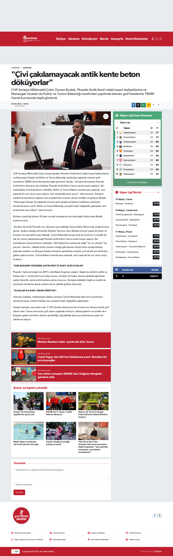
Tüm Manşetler (59, 540)
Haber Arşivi (134, 540)
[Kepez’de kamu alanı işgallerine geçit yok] (29, 401)
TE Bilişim (158, 551)
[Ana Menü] (160, 39)
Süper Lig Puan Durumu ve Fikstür (28, 540)
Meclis (104, 38)
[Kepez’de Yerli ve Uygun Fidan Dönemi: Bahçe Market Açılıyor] (93, 401)
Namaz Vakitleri (98, 533)
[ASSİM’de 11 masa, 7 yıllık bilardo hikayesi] (61, 401)
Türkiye (61, 38)
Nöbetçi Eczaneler (23, 533)
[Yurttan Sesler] (31, 39)
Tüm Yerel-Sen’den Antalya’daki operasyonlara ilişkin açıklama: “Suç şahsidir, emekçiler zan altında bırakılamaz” (93, 447)
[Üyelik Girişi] (153, 39)
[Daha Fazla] (149, 105)
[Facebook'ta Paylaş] (133, 105)
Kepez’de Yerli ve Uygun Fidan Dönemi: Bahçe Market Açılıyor (93, 414)
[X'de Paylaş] (138, 105)
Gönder (19, 492)
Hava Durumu (59, 533)
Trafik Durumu (135, 533)
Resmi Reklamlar (137, 38)
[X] (159, 515)
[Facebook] (154, 515)
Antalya (27, 68)
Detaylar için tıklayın (137, 182)
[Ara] (156, 39)
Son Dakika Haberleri (100, 540)
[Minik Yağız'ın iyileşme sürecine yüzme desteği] (29, 431)
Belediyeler (90, 38)
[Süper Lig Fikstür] (158, 192)
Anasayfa (117, 38)
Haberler (15, 68)
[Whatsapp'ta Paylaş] (143, 105)
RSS (17, 551)
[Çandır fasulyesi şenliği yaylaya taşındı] (61, 431)
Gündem (74, 38)
